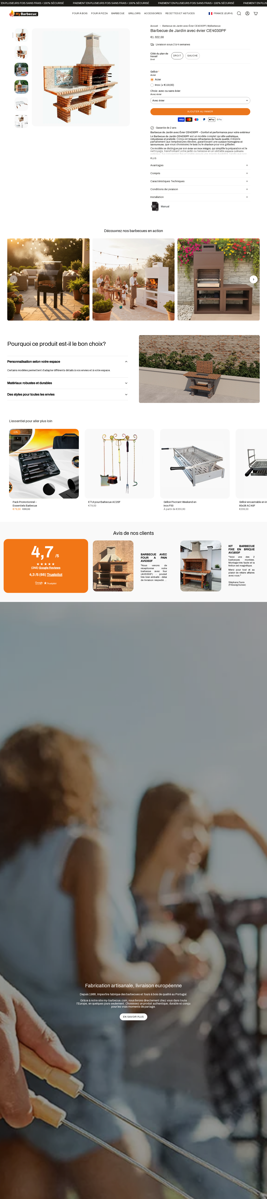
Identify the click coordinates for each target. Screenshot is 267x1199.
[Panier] (256, 13)
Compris (155, 173)
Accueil (154, 26)
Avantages (156, 165)
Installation (157, 197)
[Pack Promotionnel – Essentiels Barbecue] (44, 464)
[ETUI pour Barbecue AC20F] (119, 464)
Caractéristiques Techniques (167, 181)
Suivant (261, 463)
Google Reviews (49, 567)
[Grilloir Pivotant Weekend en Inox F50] (195, 464)
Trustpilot (54, 575)
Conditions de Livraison (164, 189)
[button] (79, 13)
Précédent (31, 77)
